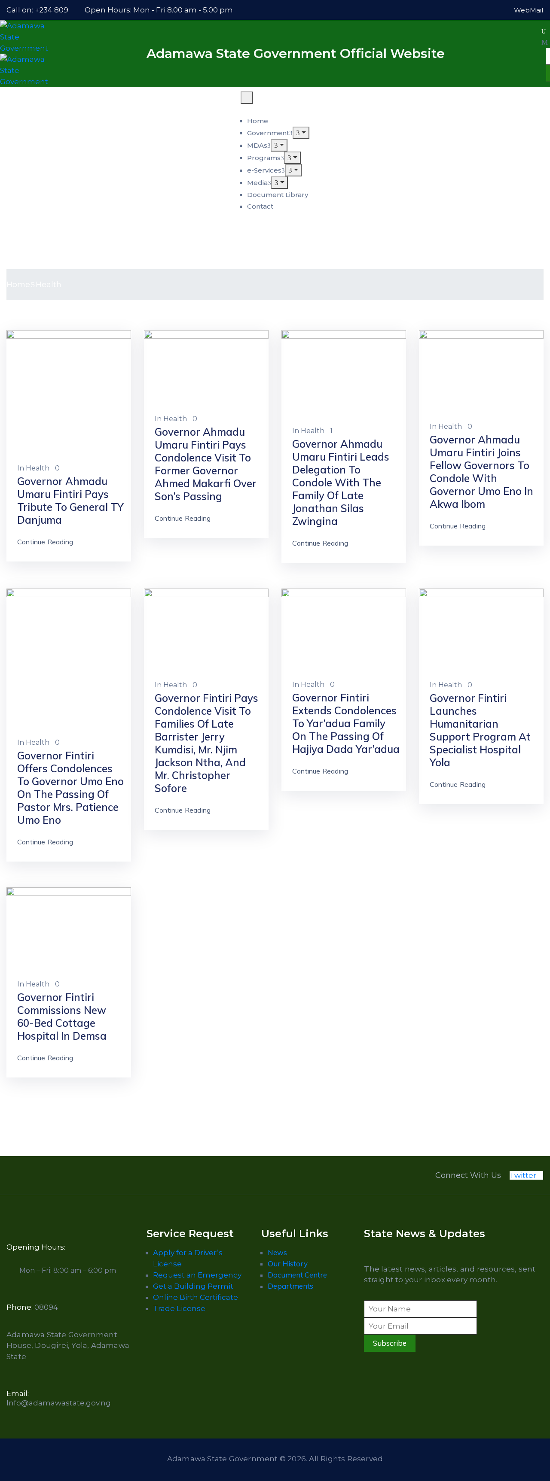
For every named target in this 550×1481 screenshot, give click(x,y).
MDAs (257, 145)
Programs (264, 158)
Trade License (179, 1308)
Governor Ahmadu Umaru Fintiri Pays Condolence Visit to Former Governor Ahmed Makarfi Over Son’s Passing (206, 464)
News (277, 1252)
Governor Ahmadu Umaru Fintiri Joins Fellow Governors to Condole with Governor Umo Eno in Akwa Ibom (481, 471)
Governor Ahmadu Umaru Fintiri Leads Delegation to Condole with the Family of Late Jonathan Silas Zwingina (340, 482)
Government (268, 133)
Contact (260, 206)
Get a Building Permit (193, 1286)
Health (37, 468)
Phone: (32, 1307)
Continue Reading (45, 541)
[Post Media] (68, 391)
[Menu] (301, 133)
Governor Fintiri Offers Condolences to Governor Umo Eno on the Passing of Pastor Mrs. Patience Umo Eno (70, 787)
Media (257, 183)
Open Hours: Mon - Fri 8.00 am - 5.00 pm (159, 10)
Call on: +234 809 (37, 10)
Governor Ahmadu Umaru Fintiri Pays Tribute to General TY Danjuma (70, 500)
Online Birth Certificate (195, 1297)
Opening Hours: (35, 1247)
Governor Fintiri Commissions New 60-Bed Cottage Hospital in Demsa (62, 1016)
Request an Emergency (197, 1275)
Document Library (277, 195)
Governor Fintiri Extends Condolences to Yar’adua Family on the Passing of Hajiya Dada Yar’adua (346, 723)
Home (257, 121)
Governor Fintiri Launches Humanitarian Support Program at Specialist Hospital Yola (480, 730)
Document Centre (297, 1274)
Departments (290, 1285)
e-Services (264, 170)
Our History (288, 1263)
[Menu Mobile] (247, 97)
